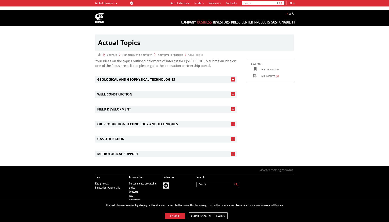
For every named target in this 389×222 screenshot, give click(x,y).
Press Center (242, 22)
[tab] (166, 79)
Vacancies (215, 3)
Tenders (199, 3)
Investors (221, 22)
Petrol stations (179, 3)
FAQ (131, 195)
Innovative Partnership (170, 54)
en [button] (291, 3)
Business (204, 22)
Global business (105, 3)
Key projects (102, 183)
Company (188, 22)
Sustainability (283, 22)
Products (262, 22)
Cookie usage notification (208, 216)
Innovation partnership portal (187, 65)
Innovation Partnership (107, 187)
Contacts (231, 3)
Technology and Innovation (137, 54)
